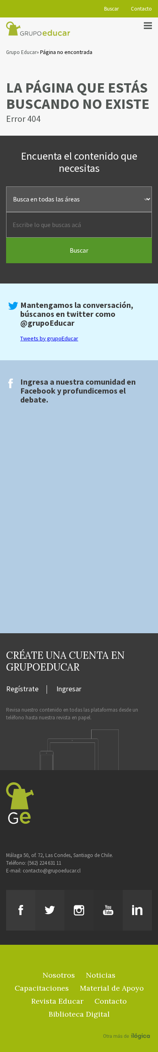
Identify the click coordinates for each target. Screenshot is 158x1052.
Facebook (38, 390)
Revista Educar (57, 1001)
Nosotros (59, 975)
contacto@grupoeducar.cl (52, 870)
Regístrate (22, 689)
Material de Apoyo (112, 988)
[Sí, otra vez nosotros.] (127, 1024)
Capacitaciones (42, 988)
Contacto (141, 8)
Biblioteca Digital (79, 1014)
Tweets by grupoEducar (49, 338)
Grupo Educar (21, 52)
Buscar (111, 8)
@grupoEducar (47, 323)
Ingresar (68, 689)
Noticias (100, 975)
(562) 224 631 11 (44, 862)
